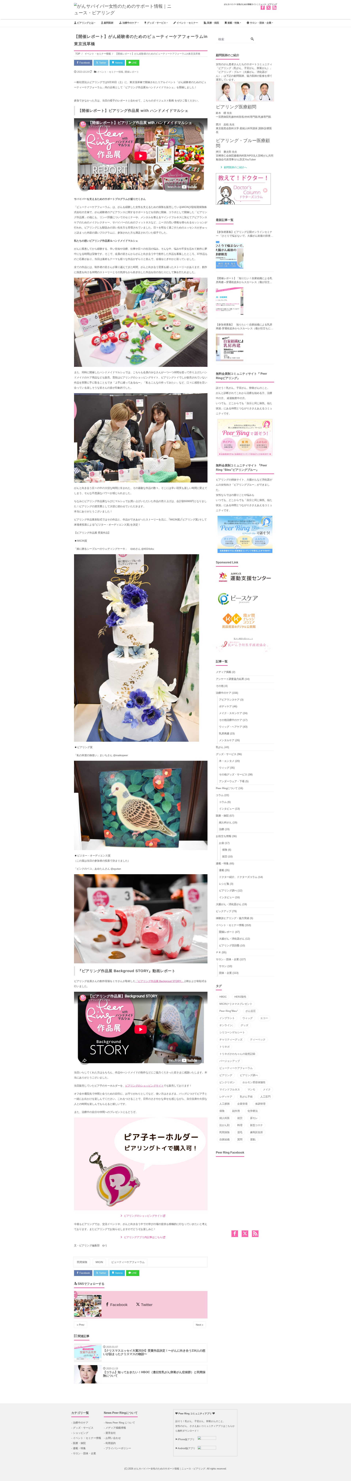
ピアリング (225, 1075)
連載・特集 (233, 22)
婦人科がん (225, 822)
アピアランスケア (229, 699)
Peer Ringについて (227, 788)
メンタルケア (226, 740)
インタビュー (226, 808)
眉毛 (239, 1132)
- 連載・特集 (78, 1448)
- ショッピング (79, 1432)
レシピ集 (224, 883)
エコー (264, 1018)
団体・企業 (225, 972)
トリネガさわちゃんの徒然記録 (237, 1053)
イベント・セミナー (187, 22)
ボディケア (225, 706)
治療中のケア (129, 22)
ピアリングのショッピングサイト (144, 1085)
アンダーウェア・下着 (232, 781)
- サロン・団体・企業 (83, 1453)
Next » (199, 1324)
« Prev (80, 1324)
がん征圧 (251, 1010)
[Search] (252, 39)
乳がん (220, 747)
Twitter (102, 62)
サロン (223, 966)
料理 (239, 1125)
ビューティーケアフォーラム (128, 1262)
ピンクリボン (227, 1082)
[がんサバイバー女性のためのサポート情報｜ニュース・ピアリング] (123, 9)
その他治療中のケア (230, 719)
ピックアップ (223, 911)
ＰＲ (218, 952)
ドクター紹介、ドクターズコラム (238, 876)
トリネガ (224, 1046)
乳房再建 (224, 733)
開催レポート (132, 71)
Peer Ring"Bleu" (228, 1010)
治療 (221, 829)
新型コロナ (256, 1125)
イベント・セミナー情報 (110, 71)
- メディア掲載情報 (115, 1427)
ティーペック (257, 1039)
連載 (221, 870)
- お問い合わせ (112, 1438)
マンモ (251, 1089)
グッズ (244, 1025)
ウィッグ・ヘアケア (230, 726)
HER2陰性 (240, 996)
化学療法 (253, 1110)
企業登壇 (242, 1103)
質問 (239, 1139)
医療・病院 (212, 22)
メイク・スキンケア (230, 713)
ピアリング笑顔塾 (229, 945)
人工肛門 (265, 1096)
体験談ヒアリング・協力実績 (232, 918)
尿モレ (254, 1118)
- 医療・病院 (78, 1443)
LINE (134, 62)
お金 (221, 842)
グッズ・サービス (156, 22)
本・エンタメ (226, 760)
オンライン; (226, 1025)
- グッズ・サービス (82, 1427)
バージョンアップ (229, 1060)
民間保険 (82, 1262)
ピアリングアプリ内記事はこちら (143, 1237)
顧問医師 (108, 22)
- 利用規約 (110, 1443)
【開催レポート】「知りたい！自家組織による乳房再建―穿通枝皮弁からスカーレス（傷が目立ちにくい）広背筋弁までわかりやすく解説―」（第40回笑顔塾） (244, 280)
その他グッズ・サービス (233, 774)
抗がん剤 (224, 1125)
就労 (224, 856)
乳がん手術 (246, 1096)
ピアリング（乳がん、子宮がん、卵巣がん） (244, 68)
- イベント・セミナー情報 (86, 1438)
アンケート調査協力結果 (230, 678)
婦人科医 (224, 1118)
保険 (224, 849)
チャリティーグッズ (230, 1039)
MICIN (99, 1262)
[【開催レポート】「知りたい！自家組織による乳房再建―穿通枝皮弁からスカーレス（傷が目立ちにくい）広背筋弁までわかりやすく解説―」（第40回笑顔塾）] (229, 301)
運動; (253, 1139)
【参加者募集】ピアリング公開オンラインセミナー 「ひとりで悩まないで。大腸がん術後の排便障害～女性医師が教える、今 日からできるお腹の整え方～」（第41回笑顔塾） (244, 234)
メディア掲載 (223, 671)
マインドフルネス (229, 1089)
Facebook (84, 62)
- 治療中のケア (79, 1422)
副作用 (236, 1110)
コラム (220, 795)
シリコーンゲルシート (232, 1032)
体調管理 (260, 1103)
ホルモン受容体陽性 (253, 1082)
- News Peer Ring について (119, 1422)
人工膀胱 (224, 1103)
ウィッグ (224, 767)
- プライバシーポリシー (117, 1448)
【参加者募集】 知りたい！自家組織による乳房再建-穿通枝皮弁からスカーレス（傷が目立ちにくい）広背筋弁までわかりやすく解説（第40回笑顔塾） (244, 326)
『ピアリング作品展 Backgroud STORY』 (159, 981)
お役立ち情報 (223, 836)
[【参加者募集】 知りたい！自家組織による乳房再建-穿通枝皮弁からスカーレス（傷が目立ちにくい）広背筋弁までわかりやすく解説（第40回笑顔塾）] (229, 347)
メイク (267, 1089)
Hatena (118, 62)
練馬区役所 (256, 1132)
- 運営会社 (110, 1432)
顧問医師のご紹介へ (235, 167)
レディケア (225, 1096)
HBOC (223, 996)
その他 (220, 685)
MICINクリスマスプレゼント (235, 1003)
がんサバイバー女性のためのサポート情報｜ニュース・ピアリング (169, 1468)
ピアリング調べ (228, 890)
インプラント (227, 1018)
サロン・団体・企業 (260, 22)
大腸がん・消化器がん (228, 904)
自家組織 (224, 1139)
